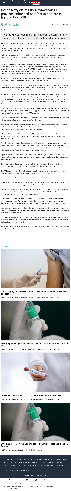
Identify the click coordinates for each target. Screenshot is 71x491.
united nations (9, 468)
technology (21, 470)
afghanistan (43, 462)
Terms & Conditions (48, 486)
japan (37, 465)
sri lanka (26, 465)
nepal (20, 465)
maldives (13, 465)
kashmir (34, 468)
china (32, 465)
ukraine (6, 459)
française (27, 475)
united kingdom (54, 459)
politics (63, 468)
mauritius (26, 462)
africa (20, 462)
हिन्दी (32, 475)
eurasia (13, 462)
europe (45, 459)
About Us (30, 486)
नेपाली (38, 475)
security (7, 470)
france (63, 459)
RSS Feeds (7, 480)
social (13, 470)
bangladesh (60, 462)
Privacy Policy (38, 486)
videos (28, 470)
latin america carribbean (33, 459)
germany (7, 462)
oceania (43, 465)
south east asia (25, 468)
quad (17, 468)
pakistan (51, 462)
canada (20, 459)
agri (46, 468)
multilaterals (61, 465)
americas (14, 459)
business (52, 468)
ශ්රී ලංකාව (43, 475)
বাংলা (35, 475)
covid (58, 468)
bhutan (6, 465)
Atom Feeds (14, 480)
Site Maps (21, 480)
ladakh (40, 468)
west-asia (34, 462)
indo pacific (51, 465)
